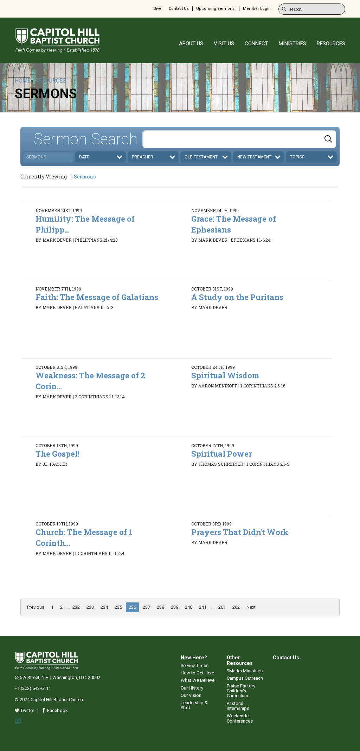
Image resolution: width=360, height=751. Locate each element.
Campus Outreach (245, 678)
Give (157, 8)
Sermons (85, 176)
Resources (50, 80)
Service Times (194, 665)
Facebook (57, 710)
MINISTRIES (292, 43)
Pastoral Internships (238, 706)
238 (160, 607)
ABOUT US (191, 43)
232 (76, 607)
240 (188, 607)
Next (251, 607)
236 (132, 607)
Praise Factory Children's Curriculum (241, 691)
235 (118, 607)
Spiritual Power (221, 454)
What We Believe (197, 680)
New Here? (194, 657)
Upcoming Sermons (215, 8)
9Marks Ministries (245, 670)
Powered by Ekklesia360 (18, 721)
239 (174, 607)
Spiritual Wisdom (225, 375)
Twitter (26, 710)
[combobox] (239, 139)
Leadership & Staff (194, 705)
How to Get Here (197, 672)
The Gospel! (57, 454)
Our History (192, 688)
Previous (35, 607)
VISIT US (224, 43)
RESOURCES (331, 43)
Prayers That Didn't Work (239, 532)
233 (90, 607)
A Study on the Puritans (237, 297)
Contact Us (179, 8)
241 (202, 607)
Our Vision (191, 695)
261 (222, 607)
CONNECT (256, 43)
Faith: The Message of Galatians (97, 297)
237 (146, 607)
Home (23, 80)
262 (236, 607)
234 (104, 607)
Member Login (257, 8)
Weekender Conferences (240, 718)
